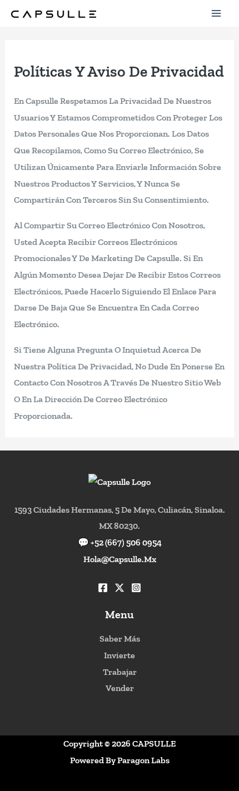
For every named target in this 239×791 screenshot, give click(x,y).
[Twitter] (119, 588)
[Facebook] (103, 588)
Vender (120, 688)
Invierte (119, 655)
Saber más (119, 638)
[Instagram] (136, 588)
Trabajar (120, 672)
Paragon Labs (143, 760)
